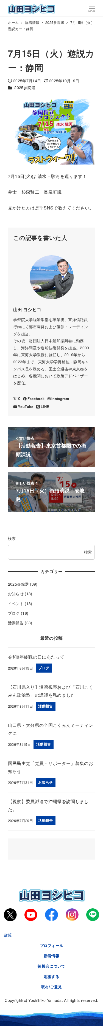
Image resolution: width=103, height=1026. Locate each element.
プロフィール (51, 945)
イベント (16, 603)
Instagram (60, 398)
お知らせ (16, 593)
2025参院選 (24, 87)
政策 (8, 935)
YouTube (25, 406)
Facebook (35, 398)
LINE (45, 406)
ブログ (14, 613)
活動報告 (16, 622)
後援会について (51, 966)
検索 (12, 538)
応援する (51, 976)
